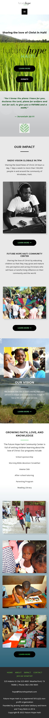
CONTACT (37, 672)
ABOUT (18, 672)
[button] (24, 69)
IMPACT (27, 672)
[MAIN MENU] (24, 12)
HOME (10, 672)
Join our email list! (24, 676)
